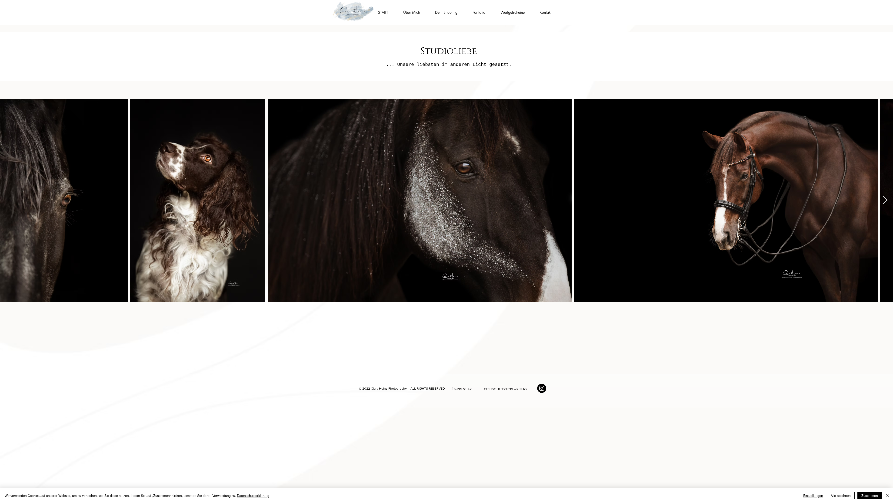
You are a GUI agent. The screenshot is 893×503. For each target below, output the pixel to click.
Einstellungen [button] (813, 495)
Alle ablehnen (841, 495)
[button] (446, 12)
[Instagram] (541, 388)
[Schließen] (887, 495)
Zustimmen (869, 495)
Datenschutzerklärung (253, 495)
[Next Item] (885, 200)
